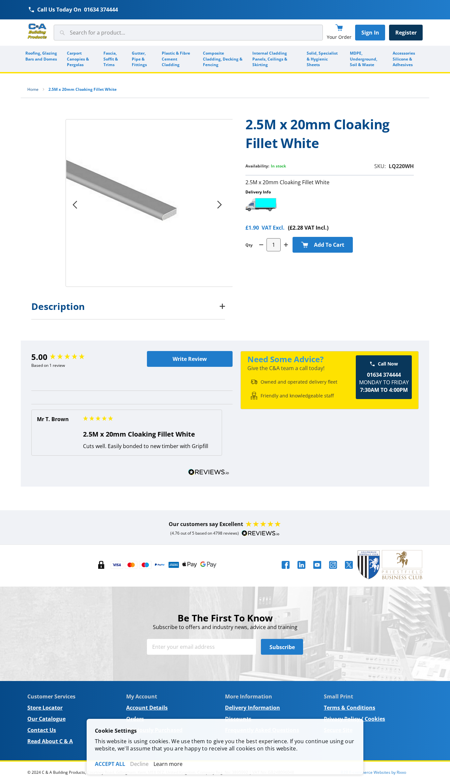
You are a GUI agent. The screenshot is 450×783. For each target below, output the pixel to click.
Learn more (168, 764)
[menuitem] (41, 59)
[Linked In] (301, 570)
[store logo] (37, 31)
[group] (81, 357)
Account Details (147, 707)
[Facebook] (286, 570)
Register (406, 32)
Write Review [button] (190, 359)
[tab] (128, 306)
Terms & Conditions (349, 707)
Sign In (370, 32)
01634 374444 (101, 9)
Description (58, 306)
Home (33, 89)
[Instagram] (333, 570)
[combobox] (188, 32)
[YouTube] (317, 570)
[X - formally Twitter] (349, 570)
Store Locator (45, 707)
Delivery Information (252, 707)
